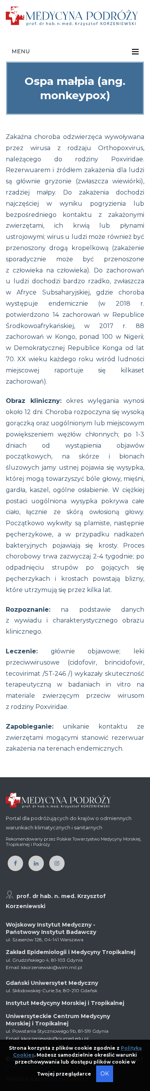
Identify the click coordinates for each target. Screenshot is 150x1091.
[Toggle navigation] (135, 52)
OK (104, 1073)
